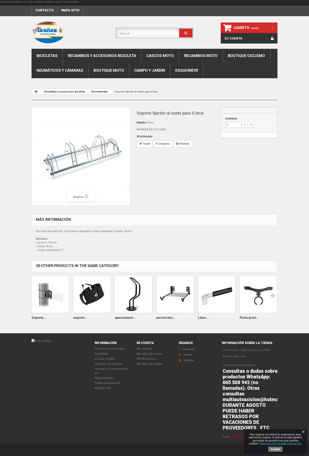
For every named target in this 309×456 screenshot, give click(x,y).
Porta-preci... (249, 317)
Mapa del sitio (103, 388)
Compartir (163, 143)
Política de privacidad (107, 383)
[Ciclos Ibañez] (60, 341)
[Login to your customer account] (272, 38)
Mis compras (144, 348)
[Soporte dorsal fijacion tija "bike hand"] (50, 294)
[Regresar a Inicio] (36, 91)
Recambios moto (201, 55)
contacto (45, 10)
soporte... (80, 317)
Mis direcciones (146, 358)
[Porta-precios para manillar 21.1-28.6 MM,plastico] (258, 294)
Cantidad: (231, 118)
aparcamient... (125, 317)
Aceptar (275, 449)
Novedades (102, 353)
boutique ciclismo (246, 55)
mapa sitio (70, 10)
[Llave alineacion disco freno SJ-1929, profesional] (216, 294)
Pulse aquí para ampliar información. (280, 443)
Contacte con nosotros (109, 363)
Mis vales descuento (149, 353)
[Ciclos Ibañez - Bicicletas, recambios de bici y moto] (70, 32)
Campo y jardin (149, 70)
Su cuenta (233, 38)
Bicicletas (47, 55)
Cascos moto (160, 55)
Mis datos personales (150, 363)
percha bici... (165, 317)
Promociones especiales (110, 348)
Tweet (146, 143)
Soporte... (39, 317)
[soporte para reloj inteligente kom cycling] (92, 294)
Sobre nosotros (104, 378)
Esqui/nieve (186, 70)
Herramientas (99, 91)
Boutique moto (109, 70)
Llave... (203, 317)
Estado (141, 122)
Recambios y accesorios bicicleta (102, 55)
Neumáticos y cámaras (60, 70)
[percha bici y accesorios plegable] (175, 294)
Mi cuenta (145, 343)
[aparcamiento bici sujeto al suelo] (133, 294)
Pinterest (183, 143)
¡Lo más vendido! (105, 358)
